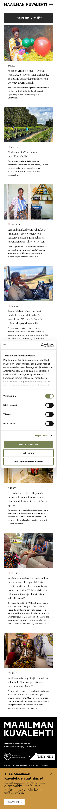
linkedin (44, 765)
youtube (33, 765)
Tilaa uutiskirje (13, 801)
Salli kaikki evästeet (28, 444)
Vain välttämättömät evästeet (28, 461)
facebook (9, 765)
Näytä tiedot (41, 435)
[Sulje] (51, 774)
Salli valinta (28, 453)
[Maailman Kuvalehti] (28, 736)
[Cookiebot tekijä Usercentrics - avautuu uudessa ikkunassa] (41, 345)
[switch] (49, 405)
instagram (21, 765)
